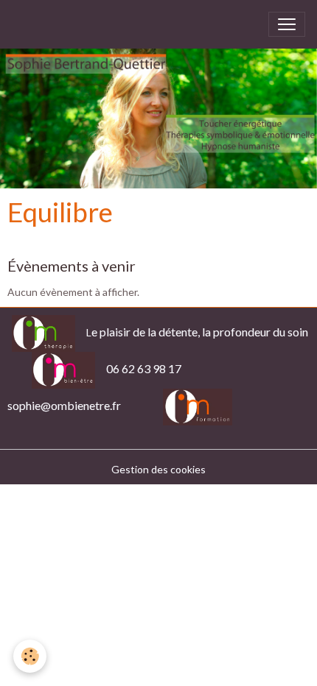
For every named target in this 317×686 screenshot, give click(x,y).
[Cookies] (29, 656)
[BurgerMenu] (286, 24)
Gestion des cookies (158, 469)
